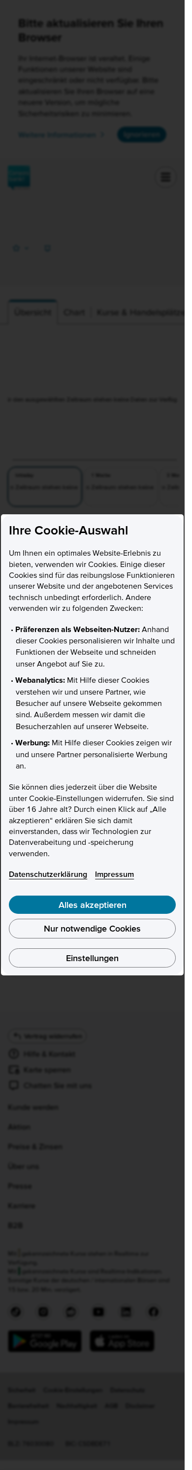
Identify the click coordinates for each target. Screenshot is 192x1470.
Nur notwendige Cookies (92, 928)
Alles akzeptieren (93, 905)
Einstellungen (92, 958)
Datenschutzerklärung (48, 873)
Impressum (114, 873)
